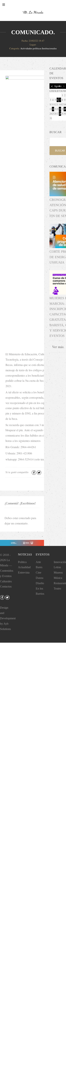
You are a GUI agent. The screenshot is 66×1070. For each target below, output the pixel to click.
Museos (58, 572)
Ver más (58, 346)
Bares (39, 567)
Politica (22, 562)
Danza (39, 577)
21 (60, 109)
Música (58, 577)
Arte (38, 562)
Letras (57, 567)
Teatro (57, 588)
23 (65, 109)
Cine (38, 572)
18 (53, 109)
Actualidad (24, 567)
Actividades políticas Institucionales (38, 48)
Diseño (40, 583)
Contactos (6, 586)
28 (60, 113)
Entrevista (24, 572)
